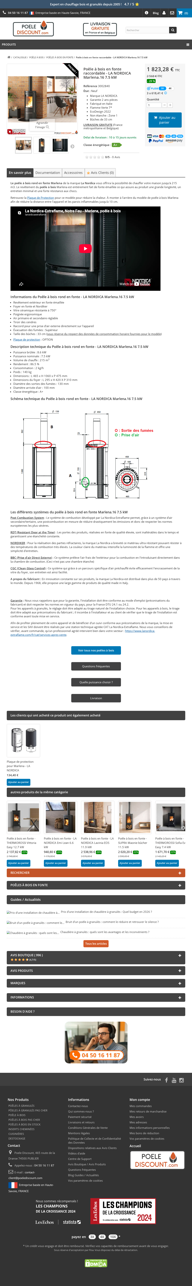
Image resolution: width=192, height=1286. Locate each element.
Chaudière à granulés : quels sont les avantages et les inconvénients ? (104, 932)
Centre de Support (80, 1159)
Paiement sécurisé (80, 1117)
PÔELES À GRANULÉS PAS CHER (27, 1110)
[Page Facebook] (166, 1080)
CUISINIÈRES (16, 1134)
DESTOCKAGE (16, 1138)
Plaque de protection (26, 339)
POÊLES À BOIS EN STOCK (24, 1124)
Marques (17, 983)
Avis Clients (102, 172)
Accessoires (73, 172)
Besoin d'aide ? (22, 1011)
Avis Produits (97, 1164)
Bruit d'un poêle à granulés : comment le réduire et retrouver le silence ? (112, 922)
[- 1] (164, 105)
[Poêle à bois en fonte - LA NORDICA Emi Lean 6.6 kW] (60, 817)
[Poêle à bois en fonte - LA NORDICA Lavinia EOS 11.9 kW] (97, 817)
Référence (90, 86)
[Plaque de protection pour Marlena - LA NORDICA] (23, 740)
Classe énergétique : (97, 145)
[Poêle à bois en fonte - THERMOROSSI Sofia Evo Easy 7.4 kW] (172, 817)
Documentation (47, 172)
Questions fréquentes (82, 1170)
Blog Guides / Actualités (83, 1175)
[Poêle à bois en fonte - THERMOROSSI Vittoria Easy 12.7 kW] (23, 817)
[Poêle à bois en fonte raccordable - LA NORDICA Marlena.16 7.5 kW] (23, 145)
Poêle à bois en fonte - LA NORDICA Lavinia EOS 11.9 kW (97, 843)
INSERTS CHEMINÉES (21, 1129)
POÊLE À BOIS (17, 1115)
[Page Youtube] (174, 1080)
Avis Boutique (77, 1164)
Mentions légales (79, 1133)
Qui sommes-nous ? (81, 1111)
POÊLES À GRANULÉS (21, 1105)
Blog (156, 13)
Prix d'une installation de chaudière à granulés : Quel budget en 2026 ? (106, 912)
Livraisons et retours (81, 1122)
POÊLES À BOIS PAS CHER (24, 1120)
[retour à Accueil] (9, 57)
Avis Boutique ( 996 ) (26, 955)
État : (86, 91)
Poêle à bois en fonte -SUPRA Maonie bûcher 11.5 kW (132, 843)
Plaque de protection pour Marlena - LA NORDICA (20, 766)
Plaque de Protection (40, 198)
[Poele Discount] (65, 28)
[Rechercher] (173, 30)
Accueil (135, 1146)
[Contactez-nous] (96, 1042)
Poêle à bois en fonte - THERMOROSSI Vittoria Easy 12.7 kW (21, 843)
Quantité (153, 99)
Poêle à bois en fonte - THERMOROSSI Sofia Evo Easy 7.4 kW (171, 843)
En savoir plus (20, 172)
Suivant (72, 146)
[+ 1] (170, 105)
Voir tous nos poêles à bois (96, 650)
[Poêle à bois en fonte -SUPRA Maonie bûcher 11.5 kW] (135, 817)
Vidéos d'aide (76, 1153)
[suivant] (183, 827)
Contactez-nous (78, 1106)
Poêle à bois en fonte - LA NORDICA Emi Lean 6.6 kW (60, 843)
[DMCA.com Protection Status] (96, 1263)
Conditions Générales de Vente (88, 1128)
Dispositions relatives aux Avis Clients (92, 1148)
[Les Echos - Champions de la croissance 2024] (96, 1211)
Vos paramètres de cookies (85, 1180)
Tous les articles (96, 943)
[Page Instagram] (181, 1080)
